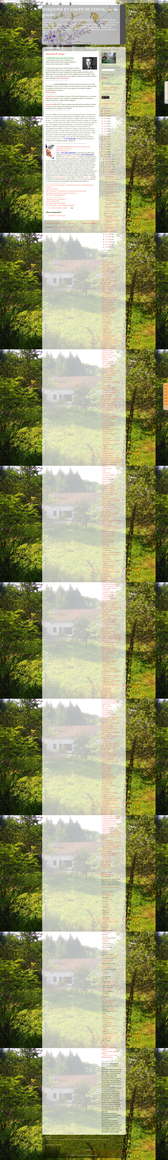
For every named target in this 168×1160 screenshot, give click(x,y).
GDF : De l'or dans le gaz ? (113, 179)
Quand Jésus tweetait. (109, 778)
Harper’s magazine (71, 157)
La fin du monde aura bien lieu (111, 833)
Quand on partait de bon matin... (112, 637)
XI (107, 951)
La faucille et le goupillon (109, 754)
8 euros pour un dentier (109, 719)
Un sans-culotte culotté (109, 310)
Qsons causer (106, 1046)
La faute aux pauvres (108, 745)
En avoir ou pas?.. (108, 455)
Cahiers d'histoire (107, 984)
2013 (105, 144)
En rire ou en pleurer (108, 758)
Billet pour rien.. (107, 857)
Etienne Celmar (108, 874)
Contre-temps (106, 962)
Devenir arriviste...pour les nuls (111, 824)
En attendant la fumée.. (109, 822)
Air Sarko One (106, 858)
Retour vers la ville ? (111, 231)
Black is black (106, 288)
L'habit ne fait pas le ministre (111, 572)
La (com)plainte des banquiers (111, 842)
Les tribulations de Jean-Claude (112, 341)
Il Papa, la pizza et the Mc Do (111, 528)
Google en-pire (106, 741)
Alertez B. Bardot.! (108, 531)
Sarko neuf (105, 666)
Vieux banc (105, 708)
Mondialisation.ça (107, 967)
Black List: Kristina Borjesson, (55, 195)
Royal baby (105, 791)
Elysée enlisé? (106, 345)
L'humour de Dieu (107, 849)
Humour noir (106, 864)
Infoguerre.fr (106, 919)
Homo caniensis (107, 851)
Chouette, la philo (107, 730)
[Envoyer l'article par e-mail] (71, 208)
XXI (107, 952)
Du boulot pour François (109, 792)
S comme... (105, 655)
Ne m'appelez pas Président (111, 268)
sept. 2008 (108, 167)
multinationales (106, 989)
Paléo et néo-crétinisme (109, 604)
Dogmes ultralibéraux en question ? (112, 192)
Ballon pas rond (107, 734)
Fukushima (110, 1002)
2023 (105, 118)
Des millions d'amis (108, 683)
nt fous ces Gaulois (111, 356)
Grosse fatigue (106, 679)
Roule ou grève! (107, 275)
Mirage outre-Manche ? (112, 196)
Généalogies (106, 802)
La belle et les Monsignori (110, 670)
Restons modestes (108, 262)
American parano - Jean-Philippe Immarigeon (60, 205)
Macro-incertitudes (108, 290)
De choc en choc (107, 809)
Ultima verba (106, 704)
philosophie (112, 1018)
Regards (105, 923)
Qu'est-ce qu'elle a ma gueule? (112, 635)
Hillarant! (105, 529)
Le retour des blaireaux (109, 776)
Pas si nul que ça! (107, 354)
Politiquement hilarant (108, 756)
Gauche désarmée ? (111, 187)
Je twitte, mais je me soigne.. (111, 831)
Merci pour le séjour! (108, 631)
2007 (105, 250)
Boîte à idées (106, 894)
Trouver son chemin (108, 490)
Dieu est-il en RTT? (108, 425)
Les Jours (105, 936)
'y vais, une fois (113, 829)
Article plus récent (53, 223)
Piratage (105, 78)
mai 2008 (108, 237)
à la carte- (110, 1009)
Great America (106, 965)
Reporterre (105, 925)
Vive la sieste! (106, 789)
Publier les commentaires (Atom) (64, 227)
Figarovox (105, 1029)
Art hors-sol (105, 626)
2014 (105, 141)
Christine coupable (108, 517)
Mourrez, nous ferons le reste (111, 807)
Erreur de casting (107, 644)
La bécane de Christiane (109, 660)
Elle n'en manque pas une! (110, 582)
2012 (105, 146)
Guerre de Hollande (108, 827)
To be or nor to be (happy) (110, 602)
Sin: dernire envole (109, 588)
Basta (104, 974)
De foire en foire (107, 780)
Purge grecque (106, 738)
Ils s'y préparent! (107, 710)
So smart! (105, 538)
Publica (107, 914)
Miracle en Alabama (108, 388)
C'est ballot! (106, 590)
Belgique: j (105, 829)
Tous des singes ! (107, 759)
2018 (105, 131)
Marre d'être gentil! (108, 765)
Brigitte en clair (107, 357)
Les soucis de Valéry (108, 646)
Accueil (71, 223)
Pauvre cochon (107, 379)
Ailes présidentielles (108, 286)
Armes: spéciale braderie (109, 728)
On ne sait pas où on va (109, 277)
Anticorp (104, 1028)
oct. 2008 (108, 164)
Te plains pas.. (106, 611)
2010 (105, 152)
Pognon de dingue (108, 368)
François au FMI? (107, 739)
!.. (105, 570)
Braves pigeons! (107, 840)
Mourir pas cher (107, 774)
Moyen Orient (112, 1033)
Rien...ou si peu (107, 706)
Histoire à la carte (107, 960)
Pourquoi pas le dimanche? (110, 717)
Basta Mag (105, 995)
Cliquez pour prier (107, 291)
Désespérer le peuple (108, 714)
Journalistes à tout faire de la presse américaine (61, 193)
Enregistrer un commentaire (56, 215)
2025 (105, 113)
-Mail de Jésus (106, 825)
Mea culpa (105, 613)
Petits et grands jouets (109, 804)
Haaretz (104, 980)
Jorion (109, 910)
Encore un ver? (106, 771)
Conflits (104, 1035)
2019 (105, 129)
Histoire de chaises (108, 515)
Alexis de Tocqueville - (53, 201)
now (111, 1037)
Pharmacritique (107, 1022)
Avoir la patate (106, 752)
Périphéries (105, 940)
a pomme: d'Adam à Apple (113, 846)
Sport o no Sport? (107, 697)
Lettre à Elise (106, 715)
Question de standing (109, 633)
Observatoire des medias (110, 921)
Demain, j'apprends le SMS (110, 847)
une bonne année (111, 677)
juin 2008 (108, 234)
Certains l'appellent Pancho (110, 818)
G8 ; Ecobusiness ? (111, 211)
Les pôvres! (106, 600)
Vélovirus (105, 260)
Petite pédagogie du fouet (110, 624)
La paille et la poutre (108, 367)
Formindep (105, 1044)
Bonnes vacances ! (110, 174)
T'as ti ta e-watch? (107, 781)
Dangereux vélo (107, 695)
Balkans (112, 1026)
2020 (105, 126)
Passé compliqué (107, 350)
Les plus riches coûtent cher (110, 703)
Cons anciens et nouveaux (110, 701)
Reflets (104, 949)
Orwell (109, 1024)
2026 (105, 111)
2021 (105, 123)
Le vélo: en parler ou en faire (111, 816)
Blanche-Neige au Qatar (109, 650)
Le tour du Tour (107, 794)
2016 (105, 136)
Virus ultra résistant (108, 271)
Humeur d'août (106, 688)
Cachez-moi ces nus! (108, 651)
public (109, 1039)
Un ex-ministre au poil (108, 747)
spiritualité (114, 1011)
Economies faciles (107, 540)
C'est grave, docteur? (109, 615)
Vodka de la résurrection (109, 668)
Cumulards (105, 574)
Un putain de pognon (108, 365)
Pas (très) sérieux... (108, 813)
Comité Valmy (106, 932)
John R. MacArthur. (62, 151)
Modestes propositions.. (109, 855)
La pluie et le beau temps (110, 820)
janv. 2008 (108, 247)
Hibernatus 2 (106, 640)
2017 (105, 134)
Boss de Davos (106, 690)
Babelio (104, 1015)
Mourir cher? (106, 617)
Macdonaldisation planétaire (110, 297)
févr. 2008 (108, 244)
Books (104, 916)
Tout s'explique (107, 323)
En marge (105, 442)
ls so (103, 356)
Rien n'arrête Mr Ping (109, 317)
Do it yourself (106, 712)
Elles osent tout (106, 767)
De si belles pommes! (109, 653)
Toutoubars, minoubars (109, 785)
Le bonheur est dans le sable (111, 642)
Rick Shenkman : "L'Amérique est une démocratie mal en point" (66, 191)
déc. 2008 (108, 159)
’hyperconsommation (59, 177)
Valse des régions (107, 725)
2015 (105, 139)
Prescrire (105, 1020)
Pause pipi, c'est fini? (108, 620)
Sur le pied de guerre (108, 264)
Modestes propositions (109, 284)
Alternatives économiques (110, 956)
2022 (105, 121)
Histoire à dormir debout (109, 609)
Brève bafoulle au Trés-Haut (110, 675)
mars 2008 (108, 242)
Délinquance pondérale (109, 269)
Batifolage (105, 326)
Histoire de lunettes (108, 796)
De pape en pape (107, 273)
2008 (105, 157)
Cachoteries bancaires (109, 699)
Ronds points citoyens (109, 335)
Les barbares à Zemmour (110, 732)
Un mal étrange (107, 721)
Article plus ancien (89, 223)
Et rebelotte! (106, 427)
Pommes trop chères (108, 605)
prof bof (106, 1007)
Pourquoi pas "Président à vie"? (112, 462)
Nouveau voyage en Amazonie (111, 798)
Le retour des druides (109, 622)
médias (85, 177)
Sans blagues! (106, 559)
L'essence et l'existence (109, 339)
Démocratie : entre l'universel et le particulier (113, 199)
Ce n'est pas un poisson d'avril (111, 399)
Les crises (105, 903)
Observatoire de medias (109, 1000)
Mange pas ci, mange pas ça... (111, 681)
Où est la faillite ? (110, 182)
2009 (105, 154)
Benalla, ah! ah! (107, 330)
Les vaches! (105, 750)
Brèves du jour (109, 176)
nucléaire (115, 985)
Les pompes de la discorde (110, 736)
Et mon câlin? (106, 657)
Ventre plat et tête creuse (109, 800)
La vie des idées (107, 899)
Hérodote (105, 945)
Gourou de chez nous (108, 693)
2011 (105, 149)
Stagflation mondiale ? (112, 184)
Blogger (94, 1155)
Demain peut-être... (108, 648)
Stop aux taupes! (107, 783)
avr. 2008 (108, 239)
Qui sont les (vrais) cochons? (111, 853)
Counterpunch (106, 908)
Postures (105, 629)
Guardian (108, 1004)
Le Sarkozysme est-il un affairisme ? (112, 227)
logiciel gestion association (54, 1145)
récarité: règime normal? (110, 743)
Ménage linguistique (108, 726)
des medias (114, 982)
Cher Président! (107, 692)
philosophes (108, 1017)
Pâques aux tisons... (108, 811)
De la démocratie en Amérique (55, 203)
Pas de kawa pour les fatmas (111, 638)
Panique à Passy (107, 627)
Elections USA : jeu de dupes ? (56, 199)
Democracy (105, 1037)
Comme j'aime (106, 306)
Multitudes (105, 941)
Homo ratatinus (107, 293)
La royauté (105, 266)
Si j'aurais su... (106, 315)
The (103, 896)
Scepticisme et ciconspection (111, 723)
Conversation (109, 896)
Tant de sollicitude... (108, 302)
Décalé (104, 787)
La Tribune (105, 905)
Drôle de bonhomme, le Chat (111, 835)
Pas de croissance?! (108, 304)
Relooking (105, 659)
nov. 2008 (108, 161)
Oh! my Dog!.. (106, 862)
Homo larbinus (106, 866)
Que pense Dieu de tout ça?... (111, 844)
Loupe (165, 407)
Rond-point (105, 805)
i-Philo (104, 1042)
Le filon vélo (105, 772)
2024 (105, 116)
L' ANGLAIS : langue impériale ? (111, 216)
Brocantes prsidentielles (109, 584)
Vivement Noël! (106, 769)
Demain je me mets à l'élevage (111, 607)
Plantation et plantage (109, 392)
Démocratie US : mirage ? (55, 54)
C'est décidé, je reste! (108, 748)
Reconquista (106, 313)
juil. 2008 (108, 172)
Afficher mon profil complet (110, 887)
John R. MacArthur (52, 189)
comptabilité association (109, 103)
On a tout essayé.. (107, 814)
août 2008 (108, 169)
